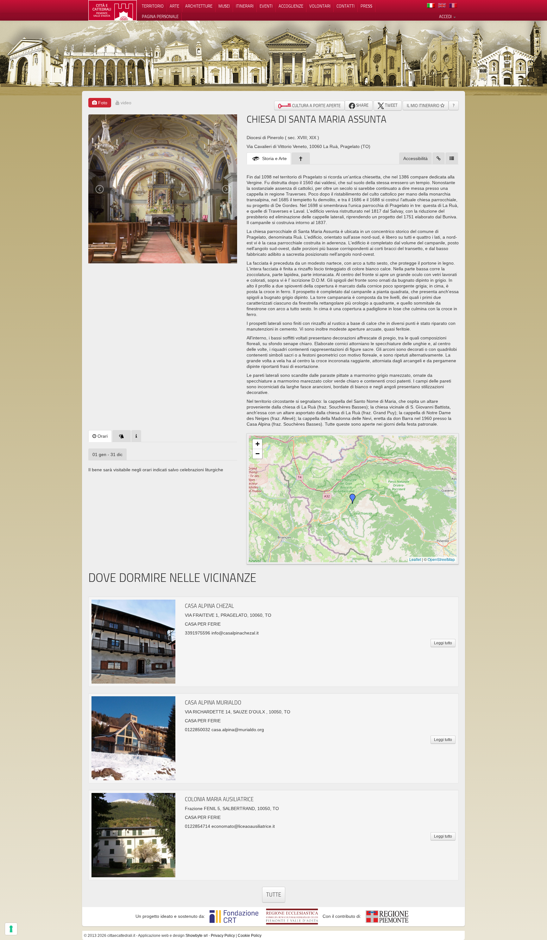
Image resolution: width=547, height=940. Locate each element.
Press (366, 6)
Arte (174, 6)
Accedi (446, 16)
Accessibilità (415, 158)
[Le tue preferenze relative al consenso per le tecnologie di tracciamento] (11, 929)
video (125, 102)
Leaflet (415, 559)
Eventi (266, 6)
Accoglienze (291, 6)
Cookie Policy (249, 935)
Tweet (391, 105)
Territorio (153, 6)
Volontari (319, 6)
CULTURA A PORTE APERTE (316, 105)
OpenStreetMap (441, 559)
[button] (353, 499)
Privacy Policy (223, 935)
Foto (102, 102)
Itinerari (245, 6)
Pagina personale (160, 16)
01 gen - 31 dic (107, 454)
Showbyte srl (196, 935)
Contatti (345, 6)
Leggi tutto (443, 643)
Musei (224, 6)
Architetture (198, 6)
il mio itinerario (423, 105)
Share (361, 105)
